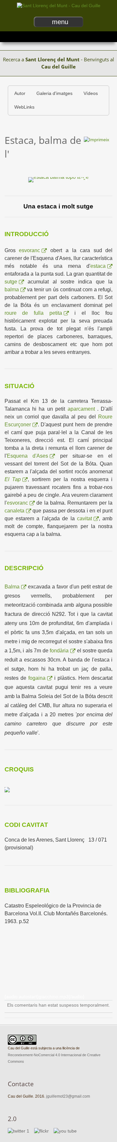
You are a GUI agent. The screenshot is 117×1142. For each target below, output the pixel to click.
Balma (12, 586)
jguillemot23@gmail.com (68, 1096)
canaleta (14, 510)
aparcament (82, 409)
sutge (11, 281)
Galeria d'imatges (54, 93)
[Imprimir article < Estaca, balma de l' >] (96, 139)
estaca (98, 266)
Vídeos (91, 93)
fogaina (37, 678)
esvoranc (29, 250)
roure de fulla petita (33, 313)
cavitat (84, 518)
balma (12, 289)
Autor (19, 93)
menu (60, 21)
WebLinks (24, 107)
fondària (59, 650)
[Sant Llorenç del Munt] (58, 5)
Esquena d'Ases (27, 456)
